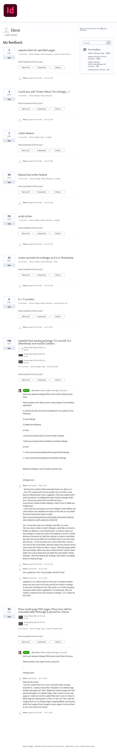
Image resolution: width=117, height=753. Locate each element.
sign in (102, 28)
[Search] (108, 43)
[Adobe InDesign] (10, 11)
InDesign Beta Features (97, 69)
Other (56, 262)
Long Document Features (62, 54)
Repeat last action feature (32, 174)
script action (25, 216)
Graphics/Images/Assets (54, 629)
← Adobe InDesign (10, 35)
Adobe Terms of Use (72, 746)
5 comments (22, 220)
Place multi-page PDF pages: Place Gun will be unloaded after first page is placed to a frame (44, 610)
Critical (60, 67)
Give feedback (94, 49)
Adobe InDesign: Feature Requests (40, 54)
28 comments (23, 629)
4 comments (22, 262)
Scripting (48, 137)
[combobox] (95, 43)
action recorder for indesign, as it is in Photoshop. (46, 257)
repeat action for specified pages (36, 50)
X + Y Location (26, 299)
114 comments (23, 367)
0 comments (22, 54)
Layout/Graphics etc (60, 303)
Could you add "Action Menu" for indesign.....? (43, 91)
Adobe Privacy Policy (87, 746)
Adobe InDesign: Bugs (36, 137)
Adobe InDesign (28, 746)
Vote (9, 58)
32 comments (22, 179)
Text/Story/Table (52, 367)
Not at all (27, 67)
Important (43, 67)
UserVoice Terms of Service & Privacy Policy (49, 746)
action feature (26, 133)
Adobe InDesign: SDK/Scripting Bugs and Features (97, 64)
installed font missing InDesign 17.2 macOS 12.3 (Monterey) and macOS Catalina (44, 342)
